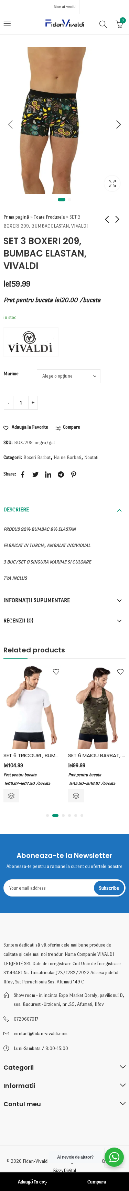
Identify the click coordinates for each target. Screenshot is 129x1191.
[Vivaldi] (30, 342)
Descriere (16, 509)
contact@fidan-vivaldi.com (40, 1033)
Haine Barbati (67, 457)
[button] (47, 815)
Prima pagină (16, 217)
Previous (10, 124)
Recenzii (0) (18, 620)
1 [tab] (61, 199)
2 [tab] (69, 199)
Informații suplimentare (36, 600)
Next (119, 124)
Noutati (91, 457)
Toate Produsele (49, 217)
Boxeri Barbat (37, 457)
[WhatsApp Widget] (114, 1157)
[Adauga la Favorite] (56, 671)
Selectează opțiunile (11, 795)
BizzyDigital (64, 1170)
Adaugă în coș (32, 1181)
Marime (11, 373)
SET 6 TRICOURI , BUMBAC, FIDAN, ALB (48, 755)
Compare (71, 427)
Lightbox (112, 183)
